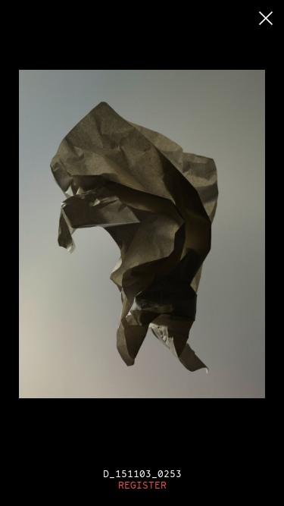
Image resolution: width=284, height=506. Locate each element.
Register (142, 485)
